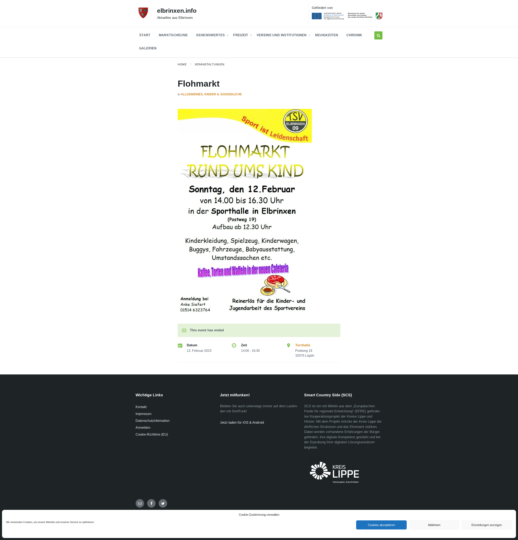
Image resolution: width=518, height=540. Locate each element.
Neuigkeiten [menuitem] (326, 35)
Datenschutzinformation (153, 420)
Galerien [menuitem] (148, 48)
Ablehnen (434, 525)
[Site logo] (143, 18)
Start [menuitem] (145, 35)
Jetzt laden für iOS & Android (242, 422)
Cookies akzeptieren (381, 525)
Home (182, 64)
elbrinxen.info (176, 10)
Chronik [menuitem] (354, 35)
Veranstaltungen (209, 64)
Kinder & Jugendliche (223, 94)
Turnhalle (302, 345)
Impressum (143, 414)
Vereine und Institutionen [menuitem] (282, 35)
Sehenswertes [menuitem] (210, 35)
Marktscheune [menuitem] (173, 35)
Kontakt (141, 407)
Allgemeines (192, 94)
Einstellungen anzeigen (486, 525)
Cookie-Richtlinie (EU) (152, 434)
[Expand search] (378, 35)
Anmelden (143, 427)
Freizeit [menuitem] (240, 35)
